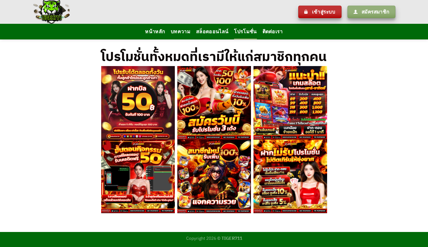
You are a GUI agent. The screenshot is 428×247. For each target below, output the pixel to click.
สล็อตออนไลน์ (212, 31)
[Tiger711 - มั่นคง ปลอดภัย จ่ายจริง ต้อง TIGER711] (115, 12)
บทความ (181, 31)
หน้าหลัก (155, 31)
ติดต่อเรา (273, 31)
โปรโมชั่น (245, 31)
